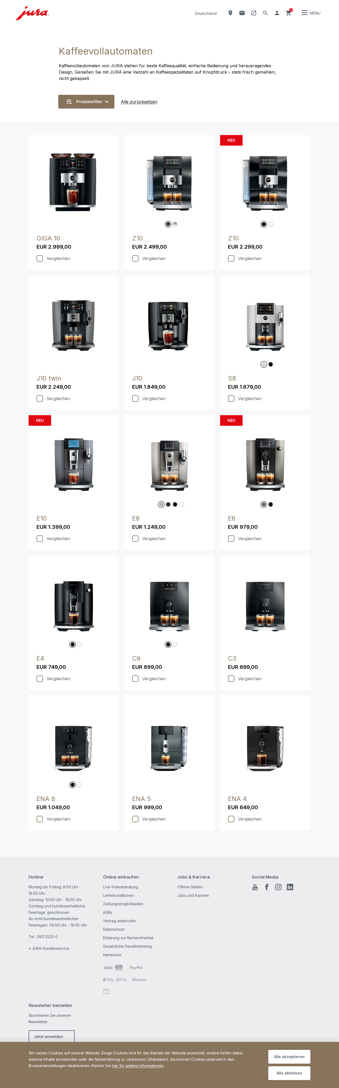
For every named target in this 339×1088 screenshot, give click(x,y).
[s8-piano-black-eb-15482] (270, 364)
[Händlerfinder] (230, 13)
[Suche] (265, 13)
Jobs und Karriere (193, 895)
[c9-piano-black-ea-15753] (168, 644)
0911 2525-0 (47, 936)
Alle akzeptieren (289, 1056)
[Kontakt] (242, 13)
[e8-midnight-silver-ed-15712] (161, 504)
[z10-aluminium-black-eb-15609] (168, 224)
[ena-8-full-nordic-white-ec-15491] (79, 784)
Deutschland (206, 13)
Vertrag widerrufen (119, 921)
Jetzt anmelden (48, 1036)
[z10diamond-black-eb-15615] (263, 224)
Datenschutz (114, 929)
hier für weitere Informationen (137, 1065)
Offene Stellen (190, 887)
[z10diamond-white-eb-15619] (270, 224)
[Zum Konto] (277, 13)
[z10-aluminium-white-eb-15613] (175, 224)
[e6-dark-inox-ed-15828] (263, 504)
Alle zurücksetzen (139, 101)
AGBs (107, 912)
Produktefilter (89, 101)
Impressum (112, 954)
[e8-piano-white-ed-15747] (182, 504)
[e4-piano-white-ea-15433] (79, 644)
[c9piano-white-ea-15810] (175, 644)
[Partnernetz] (254, 13)
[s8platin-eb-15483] (263, 364)
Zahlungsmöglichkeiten (123, 904)
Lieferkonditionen (118, 895)
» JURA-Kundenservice (49, 948)
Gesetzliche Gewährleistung (127, 946)
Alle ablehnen (289, 1073)
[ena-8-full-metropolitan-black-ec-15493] (72, 784)
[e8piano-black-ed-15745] (175, 504)
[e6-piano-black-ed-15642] (270, 504)
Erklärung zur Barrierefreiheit (128, 937)
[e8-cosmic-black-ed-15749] (168, 504)
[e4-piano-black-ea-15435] (72, 644)
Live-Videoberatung (120, 887)
